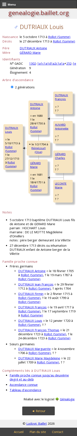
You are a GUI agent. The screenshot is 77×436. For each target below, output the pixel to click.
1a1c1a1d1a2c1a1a (50, 63)
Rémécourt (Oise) (38, 150)
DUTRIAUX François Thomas (38, 330)
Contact (57, 432)
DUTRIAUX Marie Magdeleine (39, 358)
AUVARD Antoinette (61, 126)
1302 (32, 63)
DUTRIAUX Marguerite (34, 349)
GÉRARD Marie (30, 53)
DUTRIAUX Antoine (33, 48)
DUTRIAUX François (61, 97)
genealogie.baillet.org (38, 13)
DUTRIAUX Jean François (35, 284)
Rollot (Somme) (59, 37)
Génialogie (67, 399)
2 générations (25, 87)
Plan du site (38, 432)
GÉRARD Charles (60, 156)
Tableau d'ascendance (25, 390)
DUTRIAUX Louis (11, 130)
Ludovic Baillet (36, 423)
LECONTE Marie (61, 185)
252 (68, 63)
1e (74, 63)
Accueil (19, 432)
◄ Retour (39, 411)
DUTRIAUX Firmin (30, 294)
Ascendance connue (24, 385)
